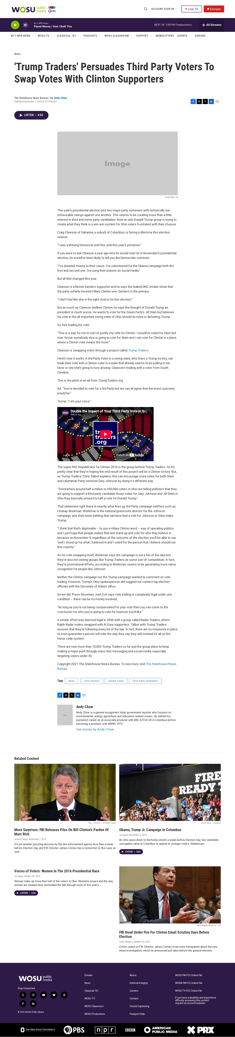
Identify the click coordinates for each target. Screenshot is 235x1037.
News (17, 54)
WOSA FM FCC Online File (188, 983)
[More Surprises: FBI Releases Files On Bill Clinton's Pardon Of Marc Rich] (65, 792)
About (133, 975)
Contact (134, 998)
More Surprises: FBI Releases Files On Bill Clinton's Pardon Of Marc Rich (61, 832)
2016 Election (91, 681)
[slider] (30, 25)
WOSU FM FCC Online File (188, 975)
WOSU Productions (94, 1014)
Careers (134, 991)
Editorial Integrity (139, 983)
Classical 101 (66, 35)
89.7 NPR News (20, 35)
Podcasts (90, 35)
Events (183, 35)
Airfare (200, 35)
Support (142, 35)
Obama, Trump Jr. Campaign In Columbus (150, 830)
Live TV (193, 9)
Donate (215, 9)
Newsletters (165, 35)
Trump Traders (138, 350)
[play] (15, 25)
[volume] (25, 25)
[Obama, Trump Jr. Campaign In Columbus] (170, 792)
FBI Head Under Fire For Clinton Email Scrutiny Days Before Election (164, 934)
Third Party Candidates (145, 681)
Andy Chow (60, 98)
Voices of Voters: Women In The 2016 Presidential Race (56, 871)
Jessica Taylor (21, 839)
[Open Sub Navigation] (176, 9)
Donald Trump (116, 681)
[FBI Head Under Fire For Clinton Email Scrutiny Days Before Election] (170, 894)
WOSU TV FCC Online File (188, 991)
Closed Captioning (139, 1006)
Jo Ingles (123, 834)
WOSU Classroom (117, 35)
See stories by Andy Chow (95, 729)
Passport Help (137, 1014)
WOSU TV (43, 35)
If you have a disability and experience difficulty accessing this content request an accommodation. (195, 1000)
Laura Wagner (126, 941)
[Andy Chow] (65, 715)
